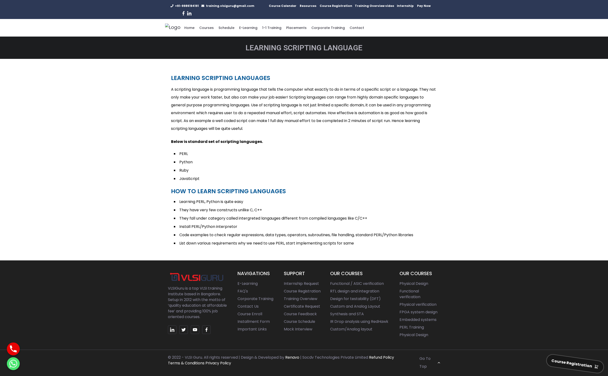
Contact (357, 27)
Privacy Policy (218, 363)
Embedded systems (418, 319)
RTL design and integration (354, 291)
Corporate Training (328, 27)
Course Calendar (282, 6)
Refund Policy (381, 357)
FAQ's (243, 291)
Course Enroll (250, 314)
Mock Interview (298, 329)
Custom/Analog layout (351, 329)
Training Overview (300, 298)
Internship (405, 6)
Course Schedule (299, 321)
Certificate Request (302, 306)
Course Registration (336, 6)
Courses (206, 27)
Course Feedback (300, 314)
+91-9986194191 (187, 6)
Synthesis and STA (347, 314)
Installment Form (254, 321)
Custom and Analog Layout (355, 306)
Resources (308, 6)
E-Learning (248, 27)
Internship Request (301, 283)
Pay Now (424, 6)
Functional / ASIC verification (357, 283)
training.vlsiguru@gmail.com (230, 6)
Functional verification (409, 294)
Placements (296, 27)
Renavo (292, 357)
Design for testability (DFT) (355, 298)
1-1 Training (271, 27)
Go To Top (425, 362)
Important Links (252, 329)
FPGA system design (418, 312)
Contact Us (248, 306)
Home (189, 27)
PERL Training (411, 327)
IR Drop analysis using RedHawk (359, 321)
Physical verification (418, 304)
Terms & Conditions (186, 363)
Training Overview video (374, 6)
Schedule (226, 27)
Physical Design (413, 283)
